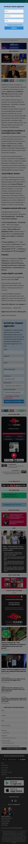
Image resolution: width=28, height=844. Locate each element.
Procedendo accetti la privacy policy (14, 25)
